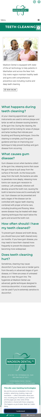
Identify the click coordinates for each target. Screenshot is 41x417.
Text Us (32, 415)
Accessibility (10, 383)
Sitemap (27, 381)
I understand (20, 411)
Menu (3, 20)
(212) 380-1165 (13, 375)
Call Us (11, 415)
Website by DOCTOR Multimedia (25, 383)
